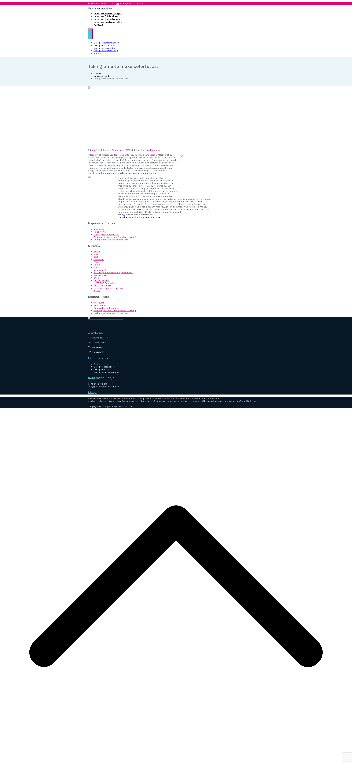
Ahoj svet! (99, 229)
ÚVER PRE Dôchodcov (105, 283)
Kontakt (98, 24)
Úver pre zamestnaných (108, 13)
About (97, 251)
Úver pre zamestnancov (106, 372)
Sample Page (100, 275)
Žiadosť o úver (101, 364)
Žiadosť (97, 291)
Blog (96, 254)
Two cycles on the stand (106, 234)
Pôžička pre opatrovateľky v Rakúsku (113, 272)
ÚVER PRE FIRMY (102, 285)
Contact (98, 262)
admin (95, 150)
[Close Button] (90, 36)
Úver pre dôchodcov (104, 366)
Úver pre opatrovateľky (108, 22)
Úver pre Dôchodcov (106, 16)
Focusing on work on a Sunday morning (139, 217)
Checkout (99, 259)
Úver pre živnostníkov (107, 19)
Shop (96, 278)
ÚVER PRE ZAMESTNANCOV (108, 288)
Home (97, 264)
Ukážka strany (101, 280)
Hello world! (100, 232)
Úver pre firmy (101, 369)
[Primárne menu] (90, 31)
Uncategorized (152, 150)
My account (100, 270)
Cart (96, 257)
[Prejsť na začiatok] (176, 761)
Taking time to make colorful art (111, 239)
